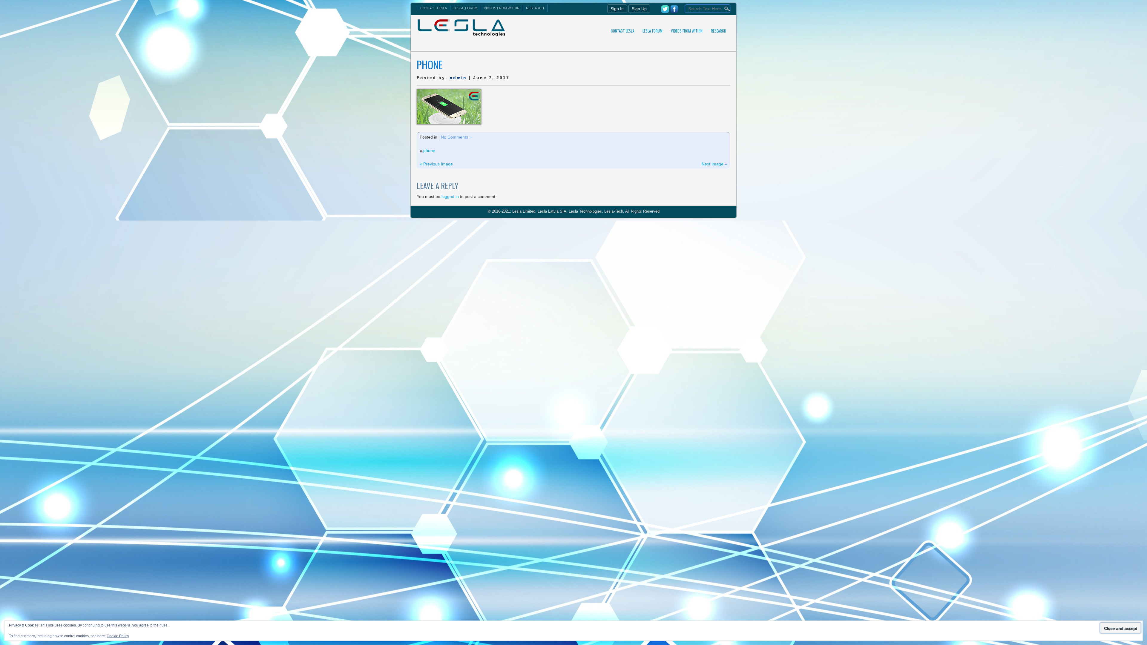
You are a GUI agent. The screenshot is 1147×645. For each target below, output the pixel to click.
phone (429, 150)
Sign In (617, 8)
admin (458, 77)
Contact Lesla (433, 8)
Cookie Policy (118, 636)
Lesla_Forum (465, 8)
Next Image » (714, 164)
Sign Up (639, 8)
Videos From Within (501, 8)
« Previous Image (436, 164)
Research (535, 8)
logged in (450, 196)
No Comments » (456, 137)
